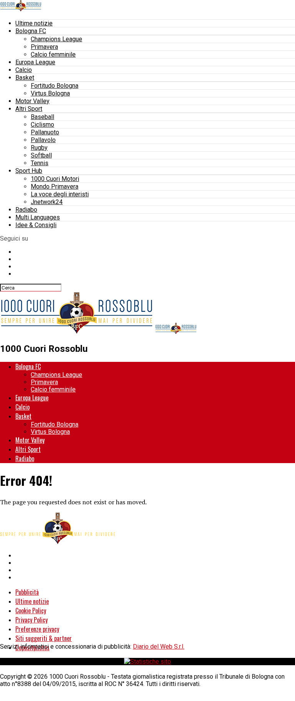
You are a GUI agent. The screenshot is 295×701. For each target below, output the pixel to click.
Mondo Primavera (54, 186)
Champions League (56, 39)
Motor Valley (32, 101)
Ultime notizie (34, 23)
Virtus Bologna (50, 93)
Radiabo (26, 209)
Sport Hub (28, 170)
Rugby (39, 147)
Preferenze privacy (37, 629)
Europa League (35, 62)
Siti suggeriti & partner (43, 638)
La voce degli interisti (60, 194)
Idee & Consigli (35, 225)
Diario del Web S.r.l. (158, 646)
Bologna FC (30, 31)
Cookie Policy (30, 610)
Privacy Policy (31, 619)
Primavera (44, 46)
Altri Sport (28, 108)
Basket (24, 77)
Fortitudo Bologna (54, 85)
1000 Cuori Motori (55, 178)
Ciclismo (42, 124)
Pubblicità (27, 592)
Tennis (39, 163)
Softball (41, 155)
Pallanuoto (45, 132)
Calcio (23, 70)
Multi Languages (37, 217)
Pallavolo (43, 140)
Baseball (42, 116)
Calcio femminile (53, 54)
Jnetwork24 (47, 202)
